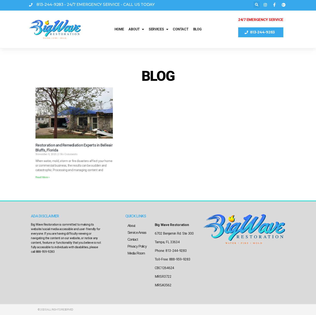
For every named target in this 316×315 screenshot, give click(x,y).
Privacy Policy (137, 246)
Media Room (136, 253)
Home (119, 29)
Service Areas (136, 233)
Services (156, 29)
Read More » (42, 177)
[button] (256, 4)
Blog (197, 29)
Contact (180, 29)
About (134, 29)
